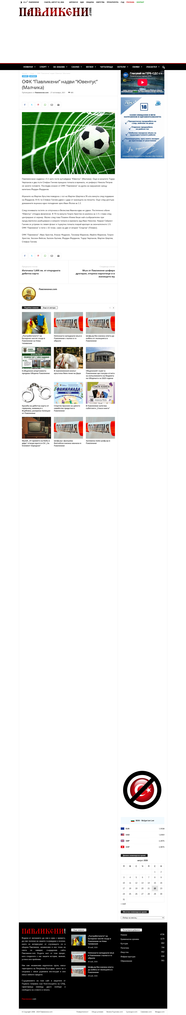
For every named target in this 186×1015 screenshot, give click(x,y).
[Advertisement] (133, 12)
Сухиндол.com (131, 1012)
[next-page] (113, 307)
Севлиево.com (146, 1012)
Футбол (33, 76)
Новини (28, 66)
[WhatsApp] (45, 105)
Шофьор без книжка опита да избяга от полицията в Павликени (100, 338)
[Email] (51, 105)
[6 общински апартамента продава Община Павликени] (36, 358)
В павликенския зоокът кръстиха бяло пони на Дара (67, 372)
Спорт (43, 66)
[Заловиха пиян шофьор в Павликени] (100, 428)
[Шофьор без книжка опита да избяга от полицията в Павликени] (100, 323)
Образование (126, 961)
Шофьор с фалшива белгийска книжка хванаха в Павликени (67, 443)
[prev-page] (110, 307)
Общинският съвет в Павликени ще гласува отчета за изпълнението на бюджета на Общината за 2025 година (100, 374)
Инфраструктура (128, 957)
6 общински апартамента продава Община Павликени (36, 372)
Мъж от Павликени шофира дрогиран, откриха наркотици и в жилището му (95, 273)
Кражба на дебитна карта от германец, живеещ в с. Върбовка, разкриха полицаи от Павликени (36, 409)
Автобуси (73, 2)
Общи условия (97, 1012)
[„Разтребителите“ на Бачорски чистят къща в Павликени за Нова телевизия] (36, 323)
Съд (122, 2)
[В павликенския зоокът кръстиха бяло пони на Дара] (68, 358)
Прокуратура (112, 2)
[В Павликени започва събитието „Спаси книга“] (100, 393)
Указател (151, 66)
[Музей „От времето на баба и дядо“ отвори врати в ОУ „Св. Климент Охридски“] (36, 428)
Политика (125, 948)
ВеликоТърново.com (115, 1012)
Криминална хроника (130, 939)
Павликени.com (42, 92)
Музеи (89, 66)
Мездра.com (159, 1012)
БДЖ (82, 2)
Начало (24, 73)
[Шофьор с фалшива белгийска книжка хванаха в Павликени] (68, 428)
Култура (124, 943)
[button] (163, 67)
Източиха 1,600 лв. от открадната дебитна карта (41, 272)
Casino (75, 66)
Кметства (100, 2)
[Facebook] (25, 105)
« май (123, 904)
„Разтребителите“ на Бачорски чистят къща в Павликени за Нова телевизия (33, 340)
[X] (31, 105)
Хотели (121, 66)
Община (90, 2)
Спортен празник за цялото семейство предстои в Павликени (67, 408)
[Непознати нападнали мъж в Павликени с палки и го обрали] (68, 323)
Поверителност (82, 1012)
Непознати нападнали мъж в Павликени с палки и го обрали (68, 338)
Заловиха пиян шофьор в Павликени (98, 441)
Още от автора (49, 308)
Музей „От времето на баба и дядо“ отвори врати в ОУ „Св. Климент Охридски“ (36, 443)
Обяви (136, 66)
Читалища (106, 66)
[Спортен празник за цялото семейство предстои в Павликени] (68, 393)
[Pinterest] (38, 105)
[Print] (58, 105)
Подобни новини (31, 308)
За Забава (59, 66)
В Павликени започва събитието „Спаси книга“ (98, 407)
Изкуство (125, 952)
